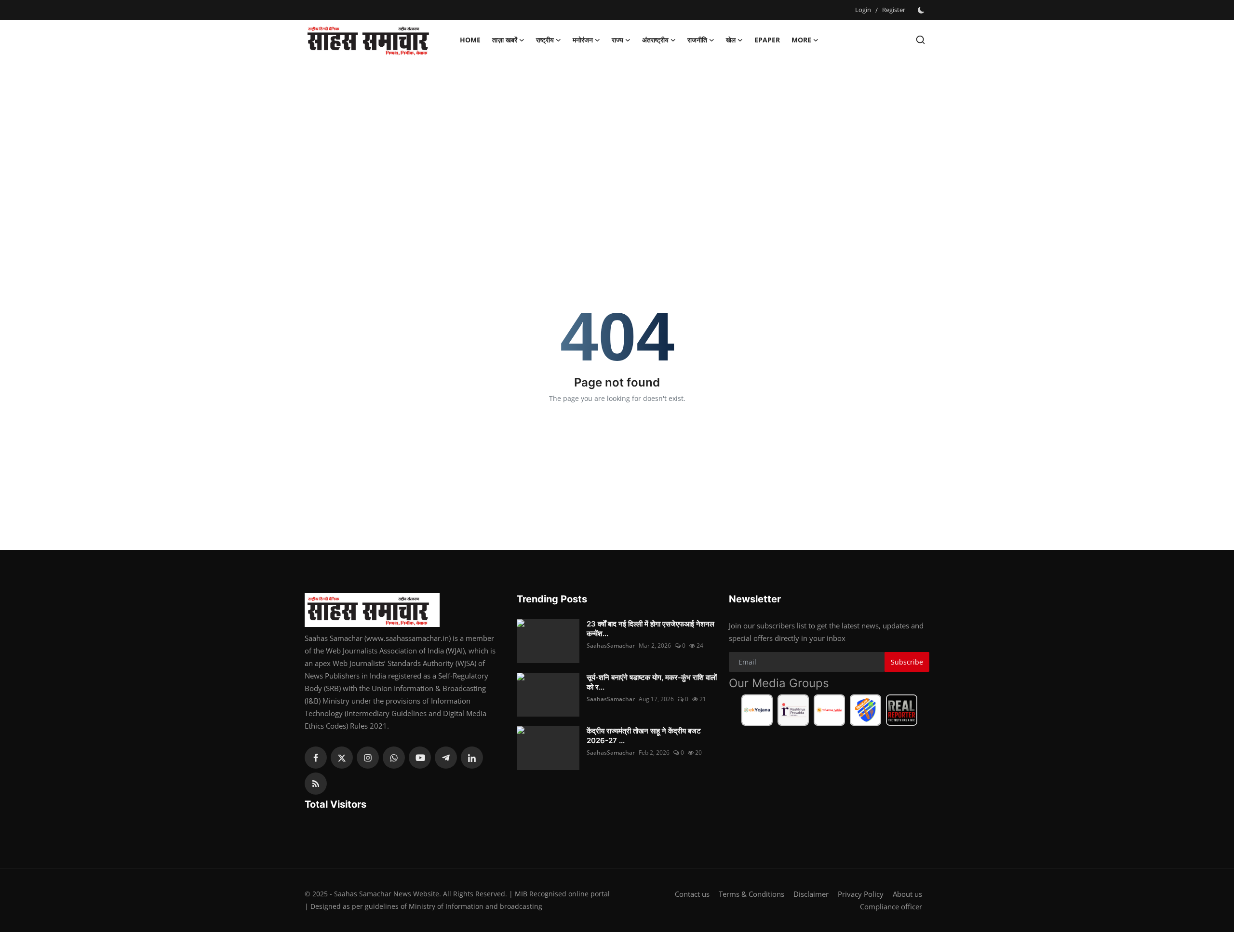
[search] (920, 40)
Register (893, 9)
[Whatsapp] (394, 757)
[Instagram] (368, 757)
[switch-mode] (922, 10)
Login (863, 9)
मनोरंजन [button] (583, 39)
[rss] (316, 783)
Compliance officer (891, 906)
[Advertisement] (617, 137)
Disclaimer (811, 894)
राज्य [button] (617, 39)
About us (907, 894)
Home (470, 39)
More (801, 39)
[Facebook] (316, 757)
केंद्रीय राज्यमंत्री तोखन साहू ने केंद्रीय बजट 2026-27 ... (644, 735)
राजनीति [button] (697, 39)
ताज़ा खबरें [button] (504, 39)
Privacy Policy (861, 894)
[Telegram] (446, 757)
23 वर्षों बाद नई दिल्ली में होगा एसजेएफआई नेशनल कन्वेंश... (650, 628)
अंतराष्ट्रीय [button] (655, 39)
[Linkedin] (472, 757)
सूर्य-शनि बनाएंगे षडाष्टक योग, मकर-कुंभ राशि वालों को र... (652, 682)
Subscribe (907, 661)
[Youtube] (420, 757)
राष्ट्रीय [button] (545, 39)
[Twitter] (342, 757)
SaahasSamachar (611, 645)
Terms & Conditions (751, 894)
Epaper (767, 39)
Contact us (692, 894)
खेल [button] (731, 39)
